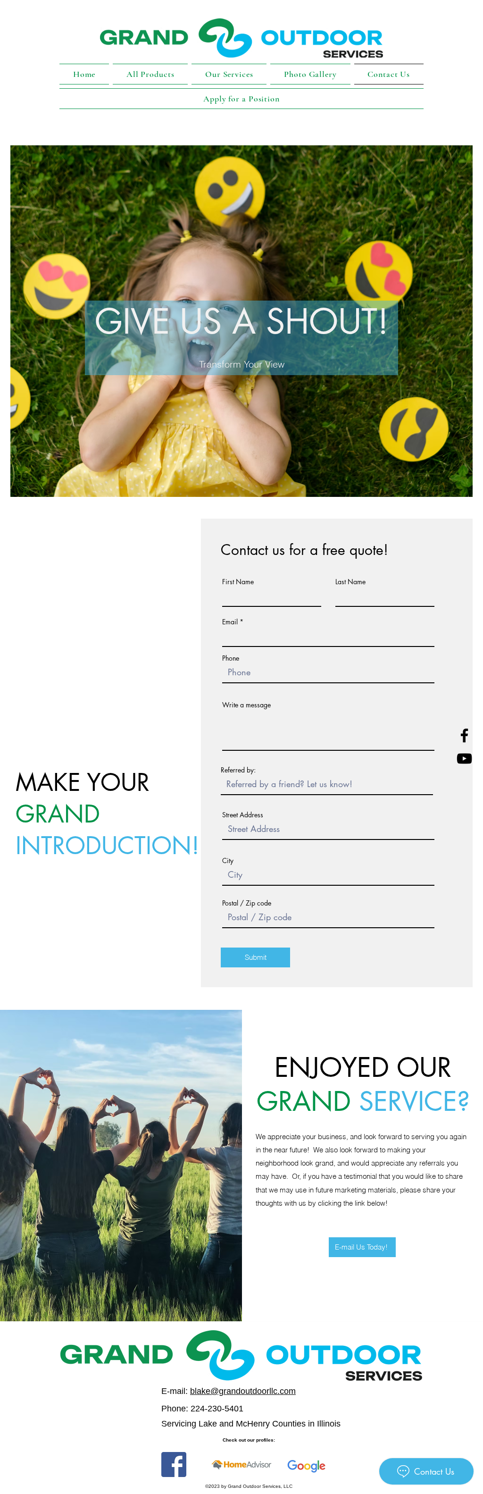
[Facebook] (464, 735)
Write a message (246, 705)
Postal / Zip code (246, 903)
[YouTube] (464, 758)
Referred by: (238, 770)
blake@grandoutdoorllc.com (243, 1391)
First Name (238, 582)
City (227, 860)
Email (230, 622)
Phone (230, 658)
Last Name (350, 582)
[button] (229, 74)
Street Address (242, 815)
